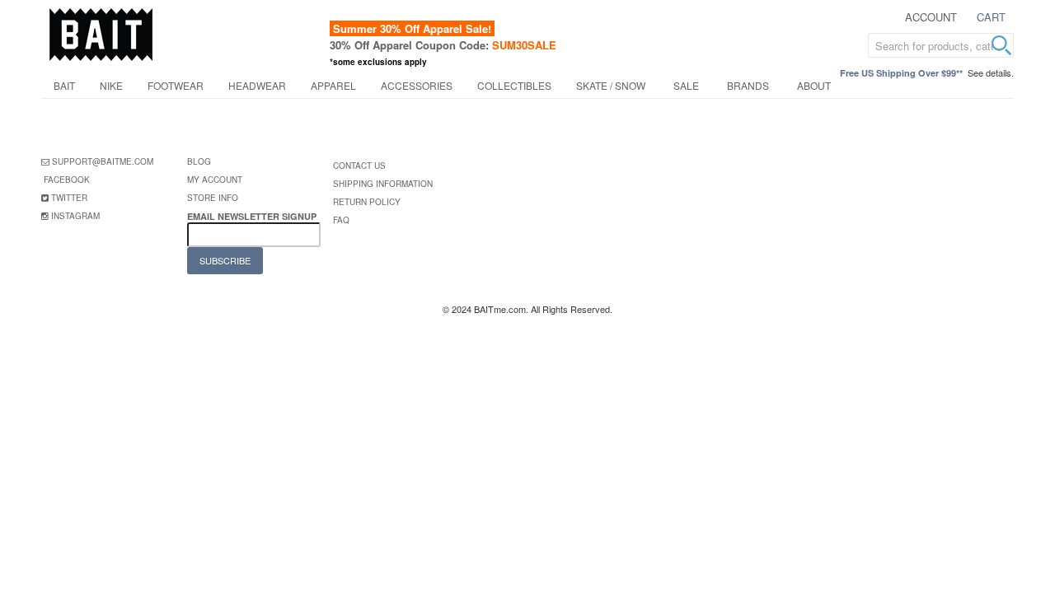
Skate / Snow (610, 85)
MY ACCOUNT (214, 179)
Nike (111, 85)
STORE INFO (212, 197)
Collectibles (514, 85)
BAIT (64, 85)
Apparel (333, 85)
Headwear (257, 85)
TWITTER (69, 197)
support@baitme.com (102, 161)
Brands (748, 85)
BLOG (199, 161)
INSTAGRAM (75, 216)
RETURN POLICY (367, 202)
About (814, 85)
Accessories (416, 85)
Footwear (176, 85)
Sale (686, 85)
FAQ (341, 220)
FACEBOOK (67, 179)
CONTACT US (359, 165)
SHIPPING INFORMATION (383, 183)
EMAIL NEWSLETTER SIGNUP (253, 216)
